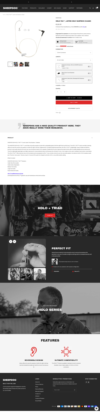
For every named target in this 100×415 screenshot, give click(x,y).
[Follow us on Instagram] (88, 382)
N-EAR (64, 8)
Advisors (37, 396)
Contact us (55, 266)
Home (4, 14)
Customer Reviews (39, 398)
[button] (50, 139)
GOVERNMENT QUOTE (74, 108)
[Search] (90, 8)
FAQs (36, 386)
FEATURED (25, 8)
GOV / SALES (57, 8)
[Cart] (96, 8)
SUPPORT (71, 8)
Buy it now (74, 102)
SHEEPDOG (58, 17)
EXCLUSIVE (42, 8)
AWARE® (52, 2)
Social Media (38, 400)
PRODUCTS (33, 8)
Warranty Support (39, 391)
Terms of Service (39, 384)
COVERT (49, 8)
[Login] (93, 8)
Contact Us (38, 393)
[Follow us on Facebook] (86, 382)
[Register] (74, 389)
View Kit (50, 215)
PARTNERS (79, 8)
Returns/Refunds (39, 389)
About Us (37, 382)
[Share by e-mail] (59, 112)
